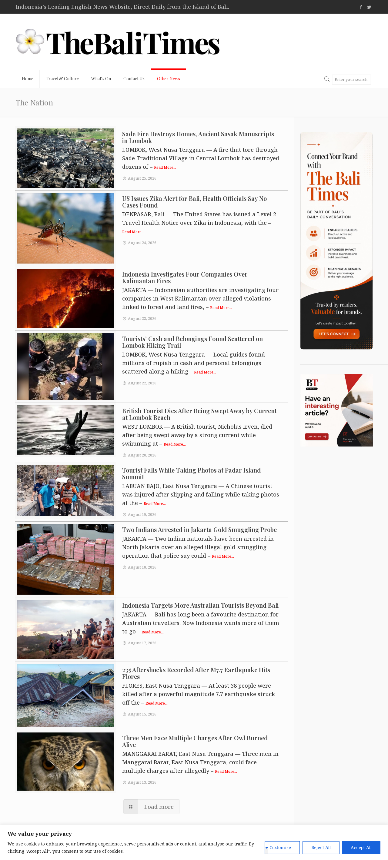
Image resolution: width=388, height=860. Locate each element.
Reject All (321, 847)
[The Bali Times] (117, 42)
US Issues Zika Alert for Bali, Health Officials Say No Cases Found (194, 201)
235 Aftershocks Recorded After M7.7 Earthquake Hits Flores (196, 673)
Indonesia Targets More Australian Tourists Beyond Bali (200, 605)
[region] (194, 842)
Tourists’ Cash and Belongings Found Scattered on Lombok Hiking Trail (192, 341)
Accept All (361, 847)
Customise (280, 847)
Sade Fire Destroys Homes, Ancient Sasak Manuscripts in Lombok (198, 137)
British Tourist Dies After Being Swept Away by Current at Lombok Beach (199, 414)
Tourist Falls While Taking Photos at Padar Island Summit (191, 473)
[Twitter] (369, 7)
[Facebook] (361, 7)
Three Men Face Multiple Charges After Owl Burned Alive (195, 741)
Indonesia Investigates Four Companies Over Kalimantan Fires (185, 277)
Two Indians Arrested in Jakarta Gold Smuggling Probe (199, 529)
